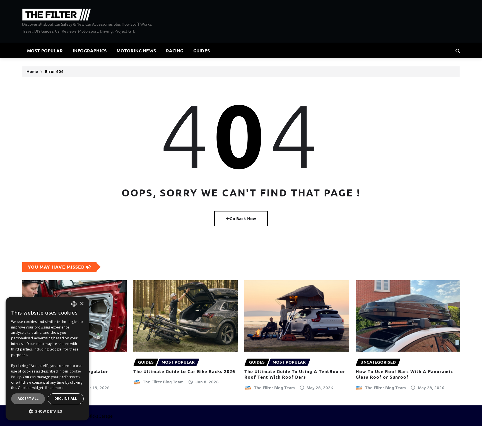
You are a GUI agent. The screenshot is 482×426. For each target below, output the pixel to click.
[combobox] (74, 304)
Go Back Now (243, 218)
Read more (54, 387)
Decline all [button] (65, 398)
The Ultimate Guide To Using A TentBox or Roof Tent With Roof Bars (294, 374)
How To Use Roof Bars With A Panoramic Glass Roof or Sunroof (404, 374)
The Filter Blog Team (163, 381)
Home (32, 71)
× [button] (81, 304)
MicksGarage (100, 415)
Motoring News (136, 50)
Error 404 (54, 71)
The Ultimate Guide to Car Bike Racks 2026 (184, 371)
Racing (174, 50)
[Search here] (458, 50)
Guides (201, 50)
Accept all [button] (28, 398)
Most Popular (45, 50)
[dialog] (47, 358)
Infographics (90, 50)
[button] (47, 411)
